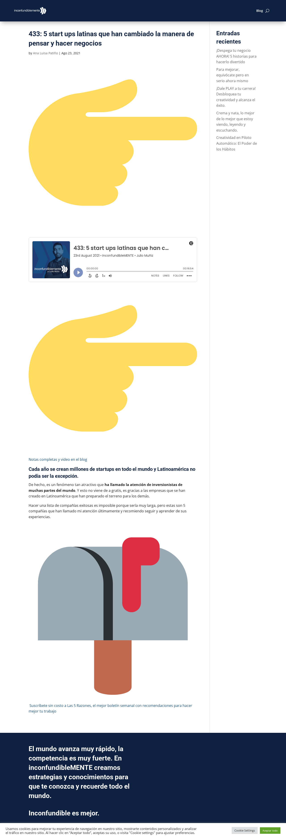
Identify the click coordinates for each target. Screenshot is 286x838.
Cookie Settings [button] (244, 830)
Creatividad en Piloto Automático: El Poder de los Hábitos (236, 143)
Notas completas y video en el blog (58, 459)
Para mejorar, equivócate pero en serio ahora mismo (232, 75)
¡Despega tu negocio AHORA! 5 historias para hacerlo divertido (236, 56)
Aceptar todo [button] (270, 830)
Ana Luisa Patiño (45, 53)
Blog (259, 10)
